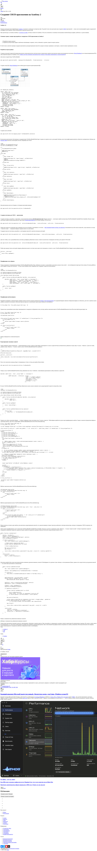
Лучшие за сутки (4, 794)
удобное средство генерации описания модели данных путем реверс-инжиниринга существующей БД (43, 54)
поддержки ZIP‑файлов (39, 696)
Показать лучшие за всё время (7, 796)
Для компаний (6, 830)
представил (65, 696)
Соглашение (6, 833)
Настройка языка (4, 848)
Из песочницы (4, 22)
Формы (42, 300)
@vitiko (8, 649)
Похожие (10, 794)
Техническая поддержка (13, 848)
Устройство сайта (7, 828)
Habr (8, 849)
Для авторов (6, 829)
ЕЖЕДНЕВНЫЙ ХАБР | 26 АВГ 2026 (9, 687)
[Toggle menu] (1, 1)
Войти (4, 812)
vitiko (2, 11)
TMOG (73, 696)
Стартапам (5, 843)
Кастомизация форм (49, 300)
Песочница (5, 823)
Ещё (5, 788)
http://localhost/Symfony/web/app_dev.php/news (55, 227)
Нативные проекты (7, 841)
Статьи (4, 818)
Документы (5, 832)
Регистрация (6, 813)
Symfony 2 (21, 29)
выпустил (25, 698)
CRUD (64, 29)
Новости (5, 819)
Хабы (4, 820)
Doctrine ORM (4, 140)
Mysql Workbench (78, 53)
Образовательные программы (9, 842)
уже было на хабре (23, 32)
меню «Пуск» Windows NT (57, 696)
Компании (5, 821)
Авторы (5, 822)
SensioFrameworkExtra (30, 220)
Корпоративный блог (8, 838)
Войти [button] (2, 8)
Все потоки (5, 1)
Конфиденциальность (8, 834)
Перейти (2, 684)
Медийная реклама (7, 840)
